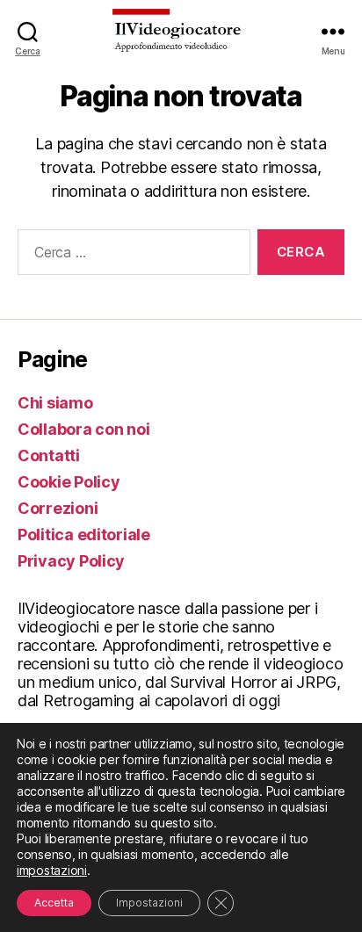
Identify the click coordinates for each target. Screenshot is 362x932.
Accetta (54, 902)
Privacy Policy (71, 561)
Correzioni (58, 508)
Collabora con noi (83, 429)
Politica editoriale (84, 534)
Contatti (49, 455)
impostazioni (52, 870)
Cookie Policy (69, 482)
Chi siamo (55, 403)
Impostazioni (149, 902)
